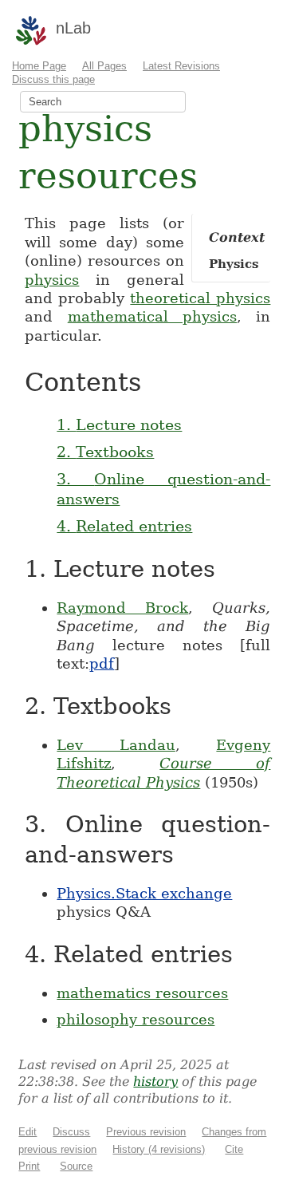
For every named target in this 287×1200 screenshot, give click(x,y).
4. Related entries (124, 526)
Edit (27, 1132)
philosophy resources (135, 1019)
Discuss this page (53, 79)
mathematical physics (152, 316)
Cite (234, 1149)
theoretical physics (200, 298)
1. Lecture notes (119, 424)
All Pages (104, 66)
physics (52, 279)
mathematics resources (142, 993)
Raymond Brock (122, 607)
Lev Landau (116, 744)
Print (29, 1166)
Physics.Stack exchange (144, 893)
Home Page (39, 66)
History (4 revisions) (158, 1149)
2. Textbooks (105, 451)
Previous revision (146, 1132)
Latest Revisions (181, 66)
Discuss (71, 1132)
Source (76, 1166)
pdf (101, 663)
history (155, 1081)
